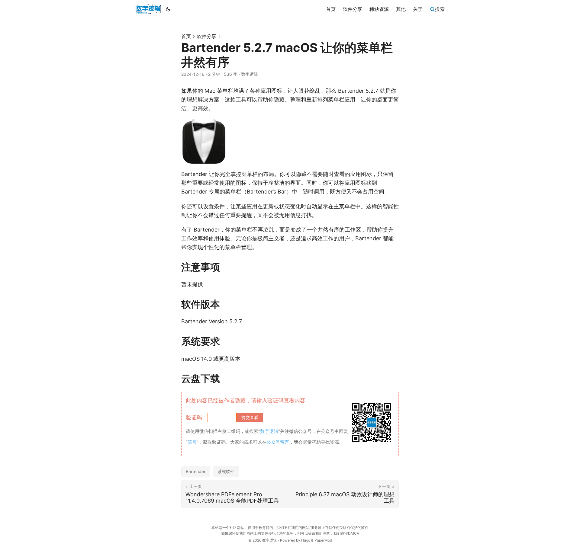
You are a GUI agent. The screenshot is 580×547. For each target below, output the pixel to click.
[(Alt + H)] (148, 9)
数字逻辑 (269, 540)
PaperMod (323, 540)
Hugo (305, 540)
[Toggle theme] (168, 9)
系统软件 (226, 471)
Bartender (195, 471)
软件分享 (206, 36)
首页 (186, 36)
